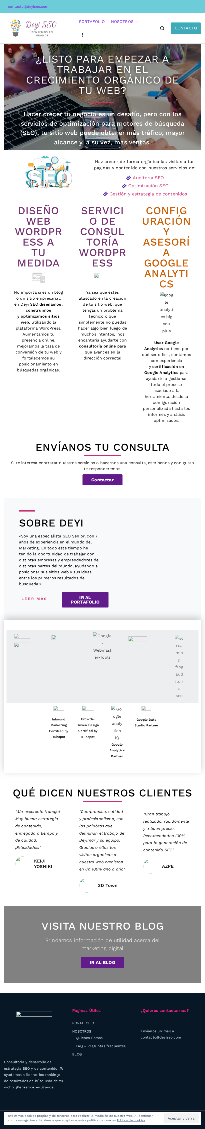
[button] (136, 21)
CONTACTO (186, 28)
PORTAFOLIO (92, 21)
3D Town (108, 885)
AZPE (168, 866)
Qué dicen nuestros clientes (102, 793)
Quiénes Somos (89, 1038)
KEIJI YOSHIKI (43, 863)
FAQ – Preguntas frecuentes (101, 1046)
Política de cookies (131, 1120)
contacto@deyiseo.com (27, 6)
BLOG (77, 1054)
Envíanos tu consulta (103, 447)
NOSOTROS (122, 21)
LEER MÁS (34, 599)
